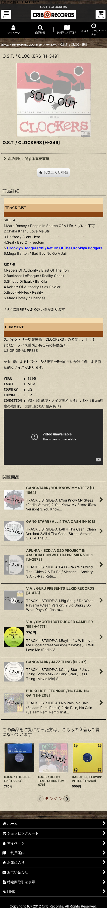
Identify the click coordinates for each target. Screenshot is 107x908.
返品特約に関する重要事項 (28, 158)
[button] (6, 14)
